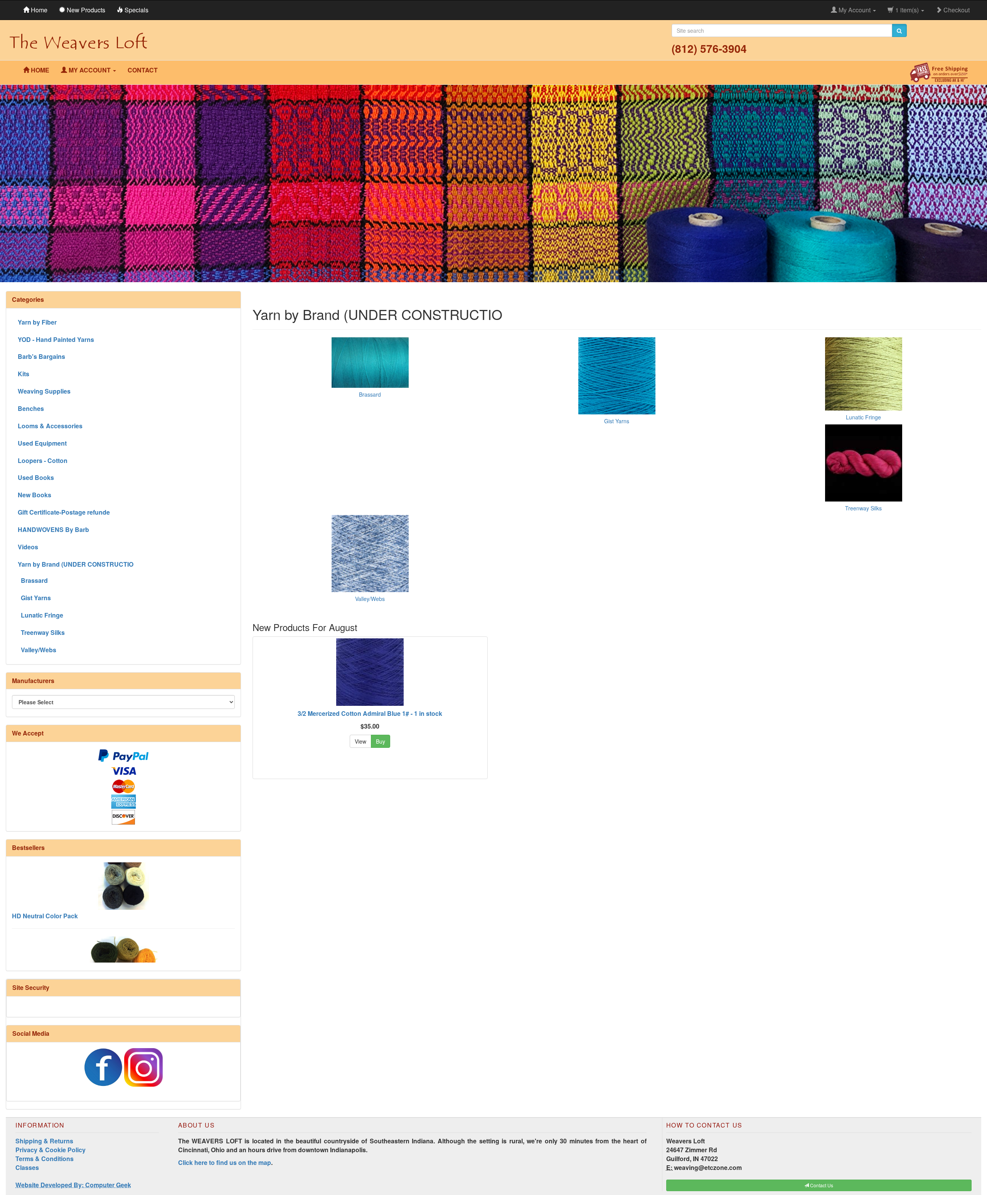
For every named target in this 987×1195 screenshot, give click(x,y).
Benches (31, 408)
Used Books (36, 477)
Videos (28, 546)
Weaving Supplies (44, 391)
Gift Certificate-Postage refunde (64, 512)
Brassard (370, 394)
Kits (23, 373)
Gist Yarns (616, 421)
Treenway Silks (863, 508)
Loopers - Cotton (42, 460)
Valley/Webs (370, 599)
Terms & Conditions (44, 1158)
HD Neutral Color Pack (45, 878)
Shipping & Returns (44, 1140)
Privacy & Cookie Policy (50, 1149)
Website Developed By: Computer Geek (73, 1184)
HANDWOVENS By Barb (53, 529)
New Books (34, 494)
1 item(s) (907, 9)
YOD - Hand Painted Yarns (56, 339)
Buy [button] (380, 741)
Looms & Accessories (50, 425)
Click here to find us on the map (224, 1162)
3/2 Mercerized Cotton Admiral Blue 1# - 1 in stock (370, 713)
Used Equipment (42, 443)
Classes (27, 1167)
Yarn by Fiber (37, 322)
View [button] (360, 741)
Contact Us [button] (821, 1185)
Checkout (956, 9)
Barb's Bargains (41, 356)
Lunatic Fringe (863, 417)
